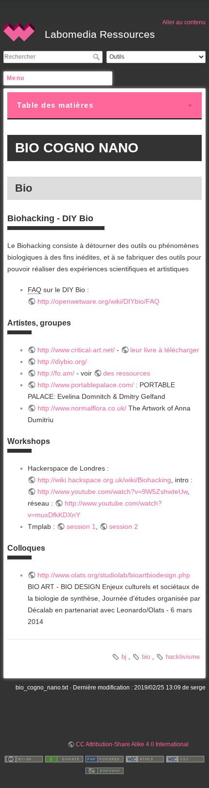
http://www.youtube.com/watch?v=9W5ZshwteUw (112, 491)
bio (146, 656)
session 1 (81, 526)
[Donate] (64, 758)
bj (124, 656)
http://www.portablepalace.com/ (85, 385)
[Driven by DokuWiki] (104, 770)
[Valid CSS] (185, 758)
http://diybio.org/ (62, 361)
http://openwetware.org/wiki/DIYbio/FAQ (98, 301)
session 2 (123, 526)
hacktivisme (183, 656)
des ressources (126, 373)
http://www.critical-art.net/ (76, 350)
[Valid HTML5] (144, 758)
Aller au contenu (184, 22)
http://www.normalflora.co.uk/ (81, 408)
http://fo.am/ (55, 373)
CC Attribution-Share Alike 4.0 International (132, 744)
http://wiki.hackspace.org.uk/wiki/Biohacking (104, 480)
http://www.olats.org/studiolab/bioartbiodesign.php (113, 575)
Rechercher (97, 56)
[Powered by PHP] (104, 758)
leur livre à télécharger (164, 350)
